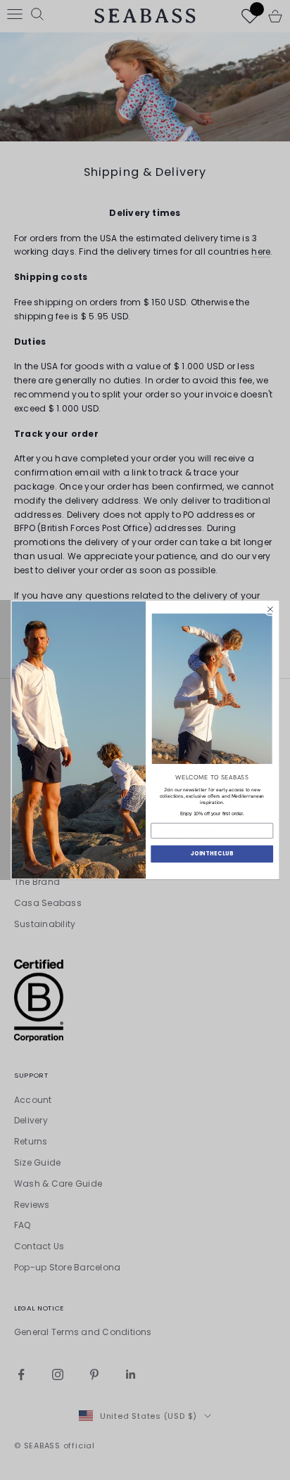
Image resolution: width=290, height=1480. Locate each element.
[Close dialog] (270, 609)
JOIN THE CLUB (212, 853)
